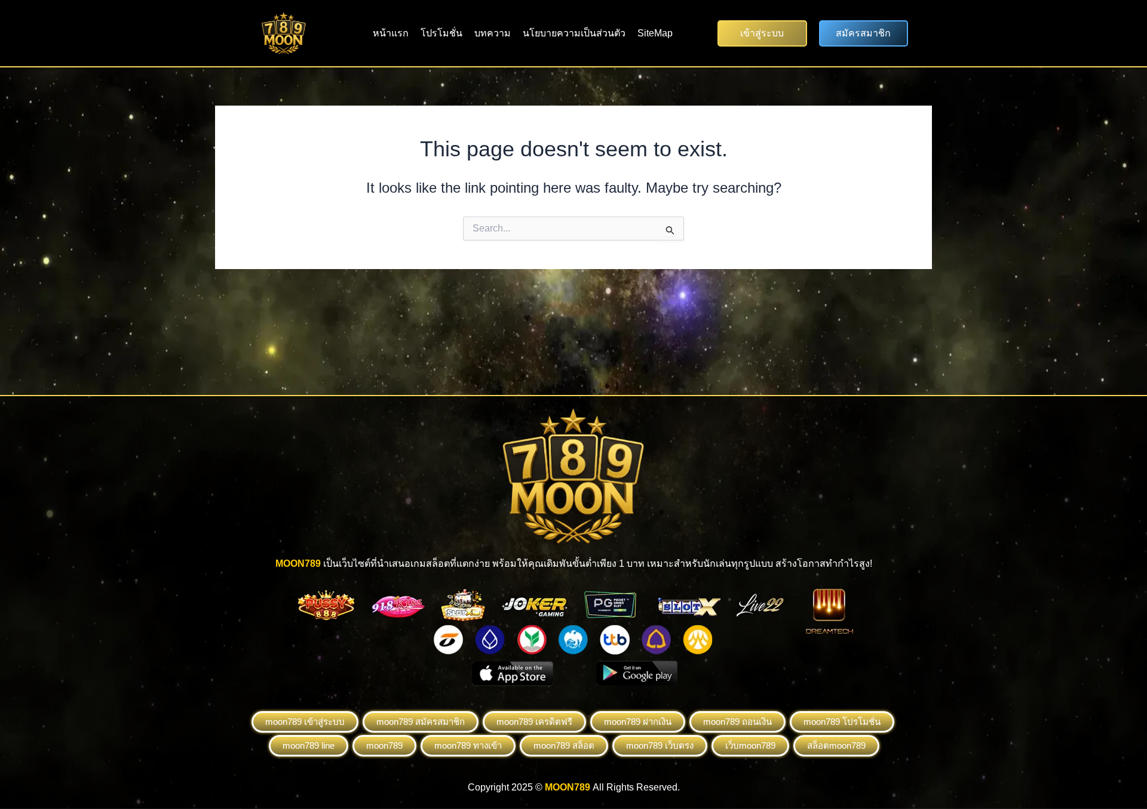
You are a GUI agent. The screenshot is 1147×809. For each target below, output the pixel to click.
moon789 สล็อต (563, 745)
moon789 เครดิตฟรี (534, 722)
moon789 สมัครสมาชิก (420, 722)
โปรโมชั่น (441, 33)
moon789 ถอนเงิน (737, 722)
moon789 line (309, 745)
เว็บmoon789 (750, 745)
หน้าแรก (391, 33)
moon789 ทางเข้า (468, 745)
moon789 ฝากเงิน (637, 722)
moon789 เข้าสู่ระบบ (305, 722)
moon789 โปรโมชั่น (842, 722)
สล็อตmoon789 (836, 745)
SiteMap (655, 33)
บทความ (492, 33)
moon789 (384, 745)
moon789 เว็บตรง (660, 745)
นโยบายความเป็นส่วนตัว (574, 33)
